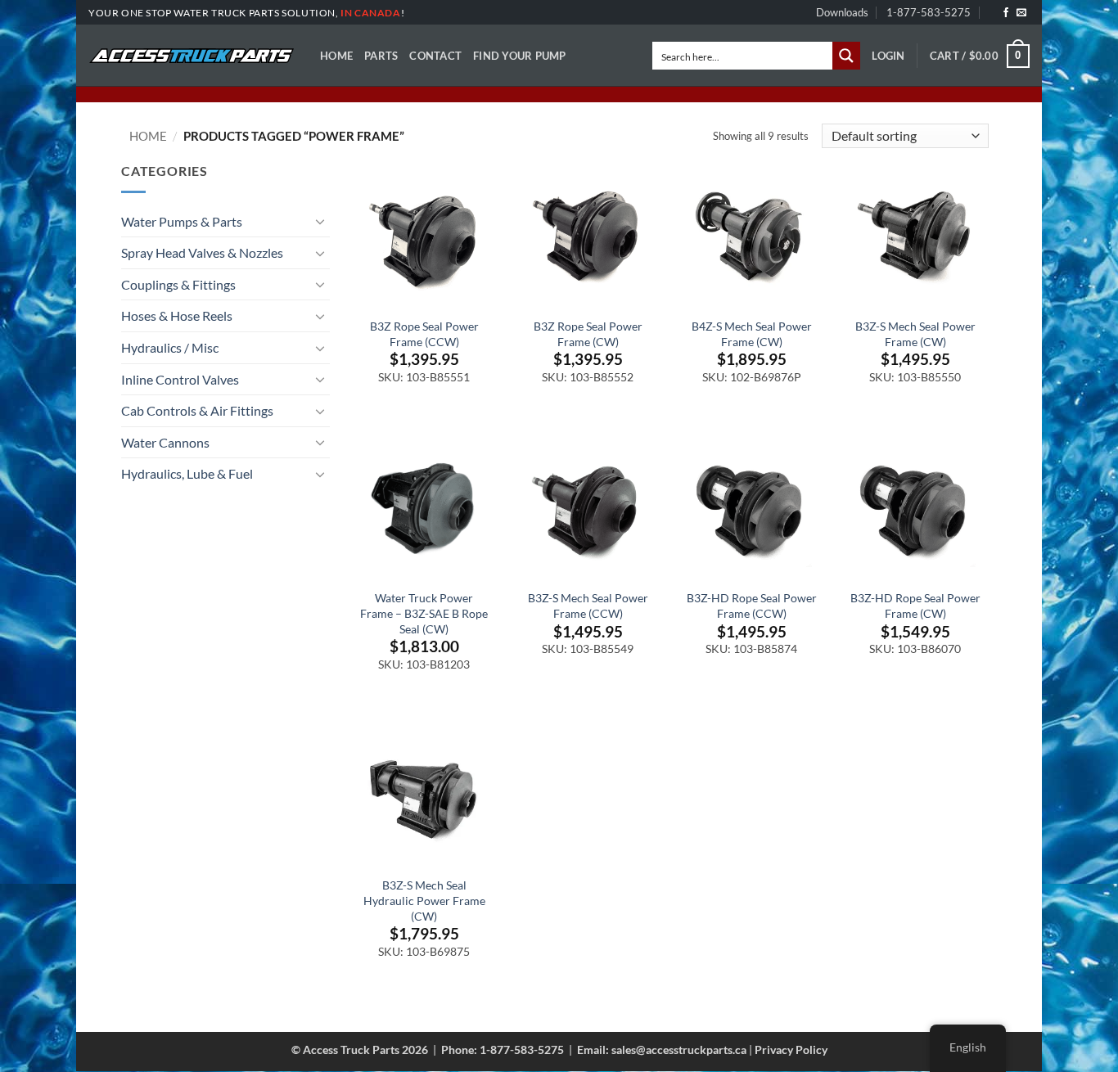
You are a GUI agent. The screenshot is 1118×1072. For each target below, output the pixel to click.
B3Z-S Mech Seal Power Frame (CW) (915, 334)
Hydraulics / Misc (170, 347)
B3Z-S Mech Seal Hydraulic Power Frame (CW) (424, 900)
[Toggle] (320, 221)
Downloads (842, 12)
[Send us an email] (1021, 13)
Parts (381, 55)
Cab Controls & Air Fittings (197, 410)
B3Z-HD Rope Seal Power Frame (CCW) (752, 605)
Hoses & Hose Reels (176, 315)
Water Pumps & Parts (181, 221)
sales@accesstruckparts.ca (678, 1049)
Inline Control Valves (180, 379)
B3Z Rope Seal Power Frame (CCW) (424, 334)
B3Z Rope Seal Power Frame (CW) (588, 334)
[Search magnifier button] (846, 56)
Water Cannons (165, 442)
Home (336, 55)
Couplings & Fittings (178, 284)
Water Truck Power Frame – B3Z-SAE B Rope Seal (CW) (424, 613)
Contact (435, 55)
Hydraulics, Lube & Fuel (187, 473)
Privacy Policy (791, 1049)
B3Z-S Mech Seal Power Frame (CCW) (588, 605)
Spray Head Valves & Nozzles (202, 252)
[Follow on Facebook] (1006, 13)
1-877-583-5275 (928, 12)
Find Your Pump (519, 55)
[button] (888, 55)
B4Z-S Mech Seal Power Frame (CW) (752, 334)
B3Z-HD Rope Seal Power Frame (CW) (915, 605)
